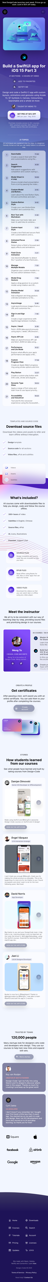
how (34, 1263)
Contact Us (28, 1277)
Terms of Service (18, 1272)
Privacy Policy (31, 1272)
